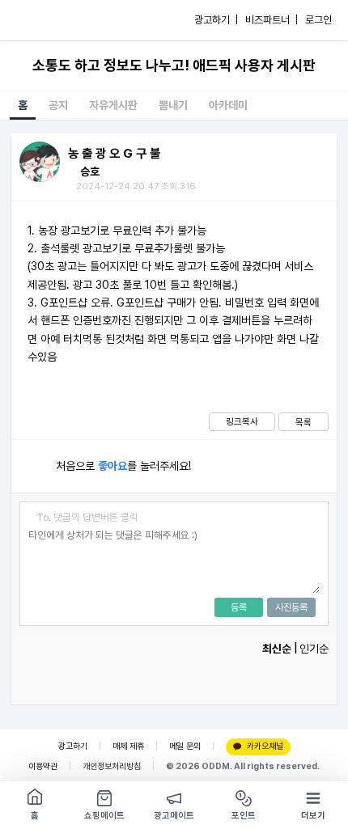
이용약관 (42, 766)
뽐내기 (173, 105)
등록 (239, 607)
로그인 (318, 20)
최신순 (276, 648)
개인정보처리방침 (112, 766)
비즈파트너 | (271, 20)
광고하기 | (216, 20)
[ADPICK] (46, 20)
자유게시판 (113, 105)
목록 (303, 422)
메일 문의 (185, 746)
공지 (58, 105)
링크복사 (242, 421)
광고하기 (72, 746)
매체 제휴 (128, 746)
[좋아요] (33, 466)
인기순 (314, 648)
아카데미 (228, 105)
